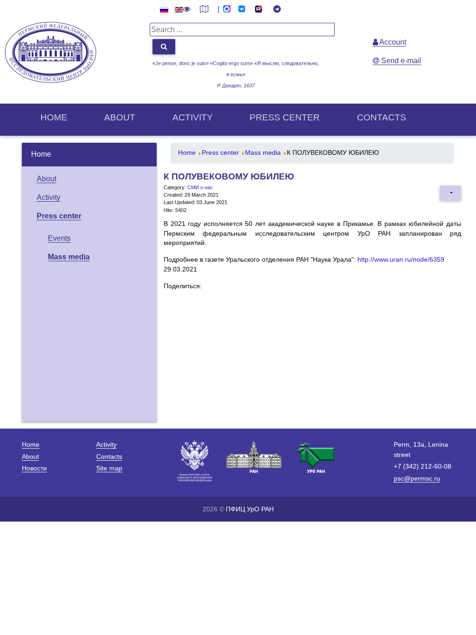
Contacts (381, 117)
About (119, 117)
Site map (109, 468)
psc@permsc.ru (417, 478)
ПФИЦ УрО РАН (250, 509)
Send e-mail (400, 61)
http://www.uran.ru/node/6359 (400, 259)
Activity (192, 117)
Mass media (69, 257)
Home (53, 117)
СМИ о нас (200, 187)
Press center (285, 117)
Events (59, 238)
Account (392, 42)
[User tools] (450, 192)
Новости (34, 468)
